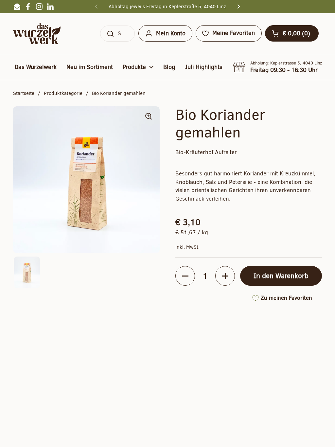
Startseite (23, 93)
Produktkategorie (63, 93)
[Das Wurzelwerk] (37, 33)
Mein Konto (170, 33)
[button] (292, 33)
